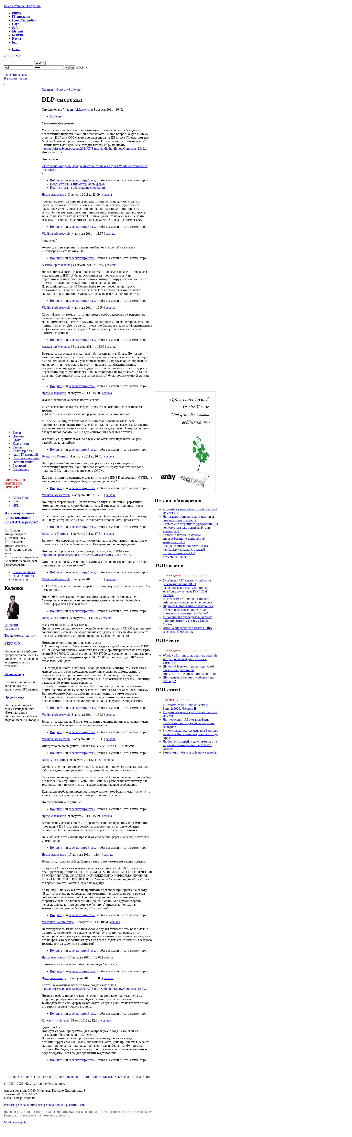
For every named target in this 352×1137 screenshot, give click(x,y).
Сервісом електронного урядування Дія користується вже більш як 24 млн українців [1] (190, 527)
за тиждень (173, 575)
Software (74, 89)
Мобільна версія (15, 1122)
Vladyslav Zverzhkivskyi (58, 922)
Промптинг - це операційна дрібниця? (189, 673)
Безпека (123, 1076)
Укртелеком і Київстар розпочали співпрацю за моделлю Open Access (187, 600)
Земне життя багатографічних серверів (190, 752)
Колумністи (21, 443)
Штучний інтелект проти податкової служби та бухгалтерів (188, 668)
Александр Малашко (56, 265)
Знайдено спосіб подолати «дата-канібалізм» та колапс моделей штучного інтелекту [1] (186, 549)
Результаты (20, 579)
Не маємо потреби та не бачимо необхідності (21, 559)
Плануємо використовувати (16, 543)
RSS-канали (21, 469)
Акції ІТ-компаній (25, 454)
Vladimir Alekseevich (56, 233)
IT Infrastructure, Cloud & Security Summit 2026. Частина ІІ (185, 706)
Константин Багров (55, 1020)
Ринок (25, 1076)
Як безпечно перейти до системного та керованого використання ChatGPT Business (190, 745)
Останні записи (23, 462)
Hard (85, 1076)
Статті (17, 440)
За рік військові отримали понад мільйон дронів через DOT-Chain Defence (185, 591)
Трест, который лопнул (20, 635)
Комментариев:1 (24, 572)
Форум (17, 447)
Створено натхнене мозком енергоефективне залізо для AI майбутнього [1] (184, 538)
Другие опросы (23, 575)
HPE (16, 505)
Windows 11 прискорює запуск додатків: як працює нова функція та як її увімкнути (190, 659)
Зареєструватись (15, 74)
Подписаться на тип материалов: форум (77, 184)
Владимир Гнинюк (55, 456)
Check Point (21, 497)
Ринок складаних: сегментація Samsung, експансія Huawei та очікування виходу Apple (190, 734)
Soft (96, 1076)
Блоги (17, 432)
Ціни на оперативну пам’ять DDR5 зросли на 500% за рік (187, 629)
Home (16, 49)
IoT (148, 1076)
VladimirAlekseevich (76, 109)
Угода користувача (30, 1105)
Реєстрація (20, 465)
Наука (137, 1076)
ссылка (107, 194)
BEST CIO (12, 643)
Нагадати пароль (15, 78)
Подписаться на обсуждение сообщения (78, 187)
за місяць (190, 575)
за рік (204, 575)
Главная (47, 89)
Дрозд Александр (54, 194)
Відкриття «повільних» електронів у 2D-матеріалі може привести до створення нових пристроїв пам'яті (188, 609)
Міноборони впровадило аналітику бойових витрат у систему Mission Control (187, 620)
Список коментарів (26, 458)
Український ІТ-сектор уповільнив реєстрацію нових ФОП (187, 582)
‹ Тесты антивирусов (56, 166)
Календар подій (23, 451)
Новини (18, 436)
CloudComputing (66, 1076)
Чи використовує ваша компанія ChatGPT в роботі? (21, 517)
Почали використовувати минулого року (16, 534)
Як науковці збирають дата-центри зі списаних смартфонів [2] (188, 518)
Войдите (56, 180)
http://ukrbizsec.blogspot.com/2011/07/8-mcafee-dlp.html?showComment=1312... (94, 148)
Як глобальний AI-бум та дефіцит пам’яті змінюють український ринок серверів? (188, 723)
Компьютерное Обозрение (22, 6)
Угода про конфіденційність (65, 1105)
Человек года (14, 674)
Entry (16, 501)
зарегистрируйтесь (82, 180)
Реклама (9, 1105)
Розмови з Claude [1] (177, 557)
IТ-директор (42, 1076)
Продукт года (14, 697)
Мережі (108, 1076)
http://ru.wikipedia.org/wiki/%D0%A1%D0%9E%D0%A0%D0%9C (86, 555)
